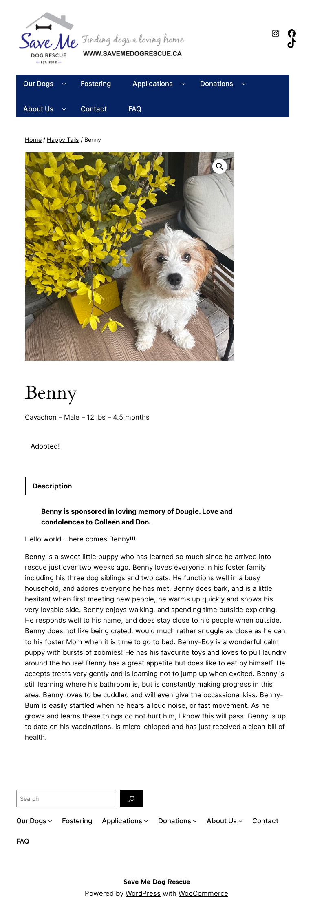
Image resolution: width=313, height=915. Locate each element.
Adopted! (45, 446)
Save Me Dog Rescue (156, 881)
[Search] (131, 798)
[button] (219, 166)
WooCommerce (203, 893)
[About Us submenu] (64, 109)
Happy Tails (63, 139)
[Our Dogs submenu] (64, 84)
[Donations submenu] (244, 84)
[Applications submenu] (183, 84)
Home (33, 139)
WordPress (143, 893)
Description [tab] (52, 486)
